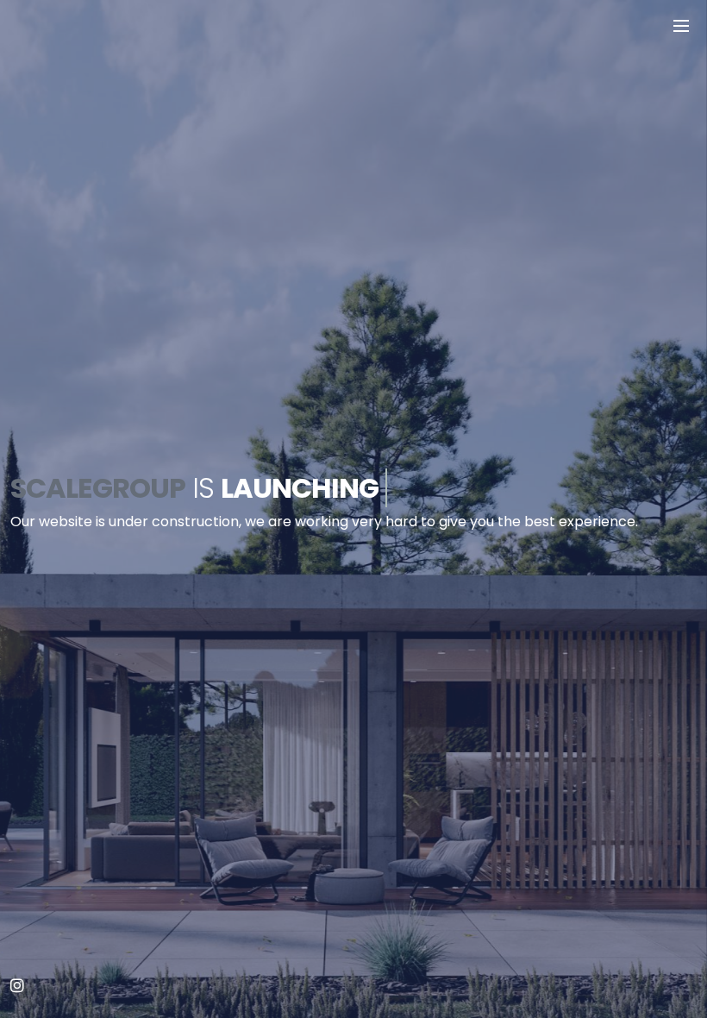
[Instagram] (17, 986)
